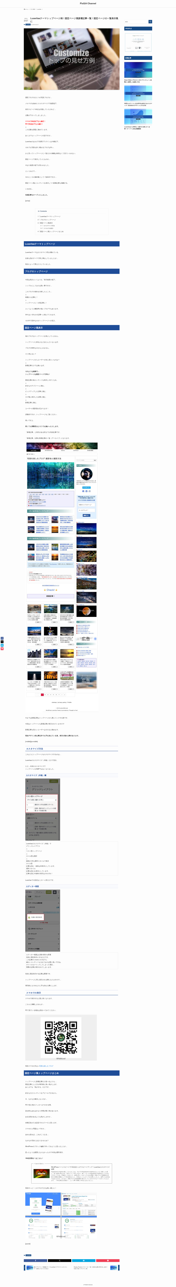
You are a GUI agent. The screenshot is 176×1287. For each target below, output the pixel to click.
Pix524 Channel (88, 3)
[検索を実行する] (150, 21)
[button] (35, 1260)
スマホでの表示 (48, 228)
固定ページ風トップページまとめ (52, 231)
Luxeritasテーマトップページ (50, 216)
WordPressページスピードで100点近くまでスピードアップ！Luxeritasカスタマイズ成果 (80, 1168)
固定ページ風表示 (46, 223)
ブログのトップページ (48, 219)
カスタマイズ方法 (49, 226)
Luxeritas (28, 24)
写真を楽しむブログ (46, 1066)
